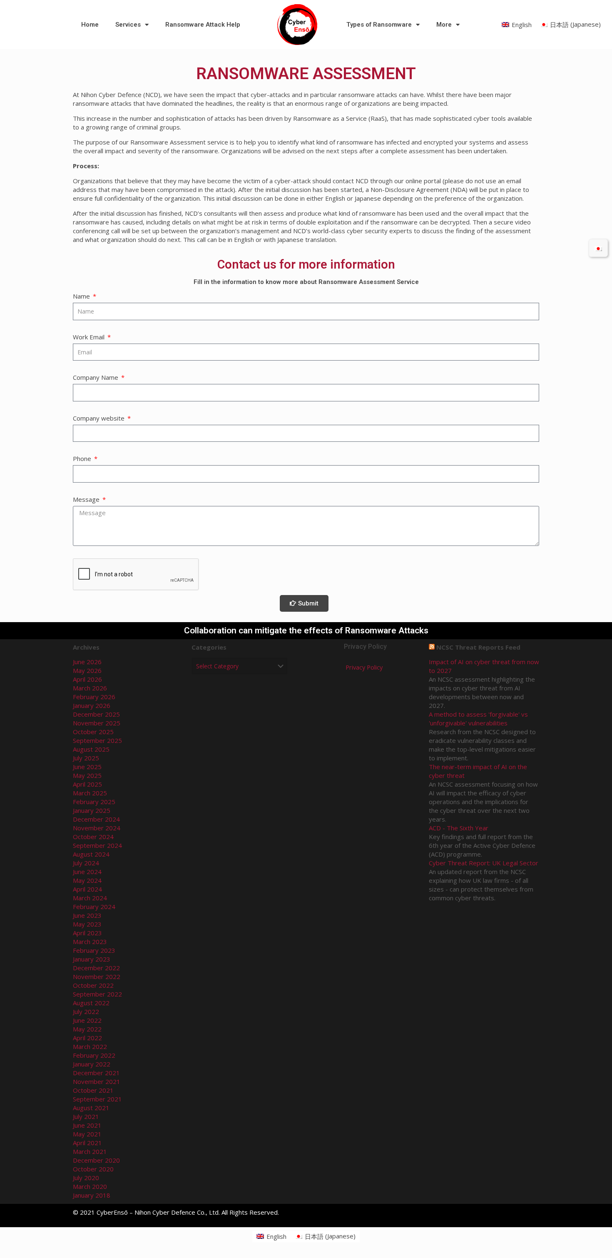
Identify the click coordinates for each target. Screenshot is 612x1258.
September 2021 (97, 1099)
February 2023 (94, 950)
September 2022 (97, 994)
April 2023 (87, 933)
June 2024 (87, 871)
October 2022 (93, 985)
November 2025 (96, 723)
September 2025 (97, 740)
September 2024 (97, 845)
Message (87, 499)
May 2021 (87, 1134)
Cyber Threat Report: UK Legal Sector (483, 863)
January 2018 (91, 1195)
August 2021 (91, 1108)
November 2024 (96, 828)
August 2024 (91, 854)
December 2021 (96, 1073)
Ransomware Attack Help (202, 24)
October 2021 (93, 1090)
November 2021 (96, 1081)
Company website (99, 418)
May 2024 (87, 880)
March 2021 (90, 1151)
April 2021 (87, 1142)
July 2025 (86, 758)
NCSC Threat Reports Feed (478, 647)
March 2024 (90, 898)
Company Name (96, 377)
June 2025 (87, 766)
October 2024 (93, 836)
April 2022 (87, 1038)
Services (128, 24)
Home (90, 24)
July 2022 (86, 1011)
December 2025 (96, 714)
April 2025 (87, 784)
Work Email (89, 337)
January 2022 (91, 1064)
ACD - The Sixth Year (458, 828)
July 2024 (86, 863)
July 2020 (86, 1177)
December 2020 (96, 1160)
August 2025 (91, 749)
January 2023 (91, 959)
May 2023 (87, 924)
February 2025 (94, 801)
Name (82, 296)
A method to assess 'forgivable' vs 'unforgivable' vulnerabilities (478, 718)
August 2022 (91, 1003)
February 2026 (94, 697)
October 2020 (93, 1169)
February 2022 (94, 1055)
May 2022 (87, 1029)
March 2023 (90, 941)
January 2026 (91, 705)
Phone (83, 458)
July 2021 (86, 1116)
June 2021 (87, 1125)
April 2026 (87, 679)
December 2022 (96, 968)
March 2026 (90, 688)
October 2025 (93, 731)
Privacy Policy (364, 667)
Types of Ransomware (379, 24)
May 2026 (87, 670)
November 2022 (96, 976)
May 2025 (87, 775)
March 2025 (90, 793)
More (444, 24)
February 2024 (94, 906)
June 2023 (87, 915)
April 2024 (87, 889)
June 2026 (87, 662)
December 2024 (96, 819)
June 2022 (87, 1020)
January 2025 (91, 810)
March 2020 (90, 1186)
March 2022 (90, 1046)
